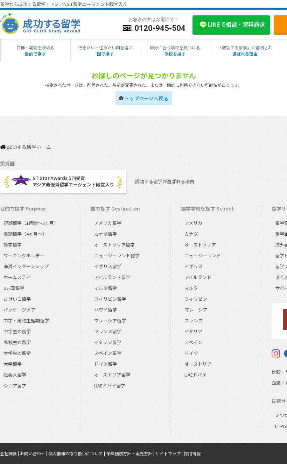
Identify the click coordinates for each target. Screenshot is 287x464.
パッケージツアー (22, 309)
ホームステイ (17, 277)
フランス (193, 320)
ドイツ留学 (105, 364)
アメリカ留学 (107, 223)
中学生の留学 (17, 331)
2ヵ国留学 (14, 288)
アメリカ (193, 223)
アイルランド (197, 277)
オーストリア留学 (112, 374)
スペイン (193, 342)
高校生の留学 (17, 342)
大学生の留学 (17, 353)
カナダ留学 (105, 233)
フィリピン (195, 298)
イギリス (193, 266)
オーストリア (197, 364)
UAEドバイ (195, 374)
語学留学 (13, 244)
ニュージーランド (202, 255)
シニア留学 (15, 385)
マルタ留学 (105, 288)
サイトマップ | (169, 453)
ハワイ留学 (105, 309)
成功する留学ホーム (28, 147)
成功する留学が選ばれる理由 (164, 181)
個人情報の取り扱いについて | (77, 453)
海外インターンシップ (26, 266)
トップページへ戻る (146, 98)
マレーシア (195, 309)
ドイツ (191, 353)
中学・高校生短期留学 (26, 320)
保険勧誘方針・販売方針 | (130, 453)
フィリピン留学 (110, 298)
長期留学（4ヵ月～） (25, 233)
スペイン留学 (107, 353)
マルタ (191, 288)
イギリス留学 (107, 266)
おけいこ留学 (17, 298)
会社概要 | (10, 453)
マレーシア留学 (110, 320)
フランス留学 (107, 331)
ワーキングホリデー (24, 255)
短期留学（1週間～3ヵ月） (31, 223)
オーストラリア (200, 244)
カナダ (191, 233)
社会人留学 (15, 374)
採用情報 (192, 453)
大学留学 (13, 364)
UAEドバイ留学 (109, 385)
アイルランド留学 (112, 277)
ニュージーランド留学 (117, 255)
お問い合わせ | (34, 453)
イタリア (193, 331)
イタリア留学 (107, 342)
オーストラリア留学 (114, 244)
